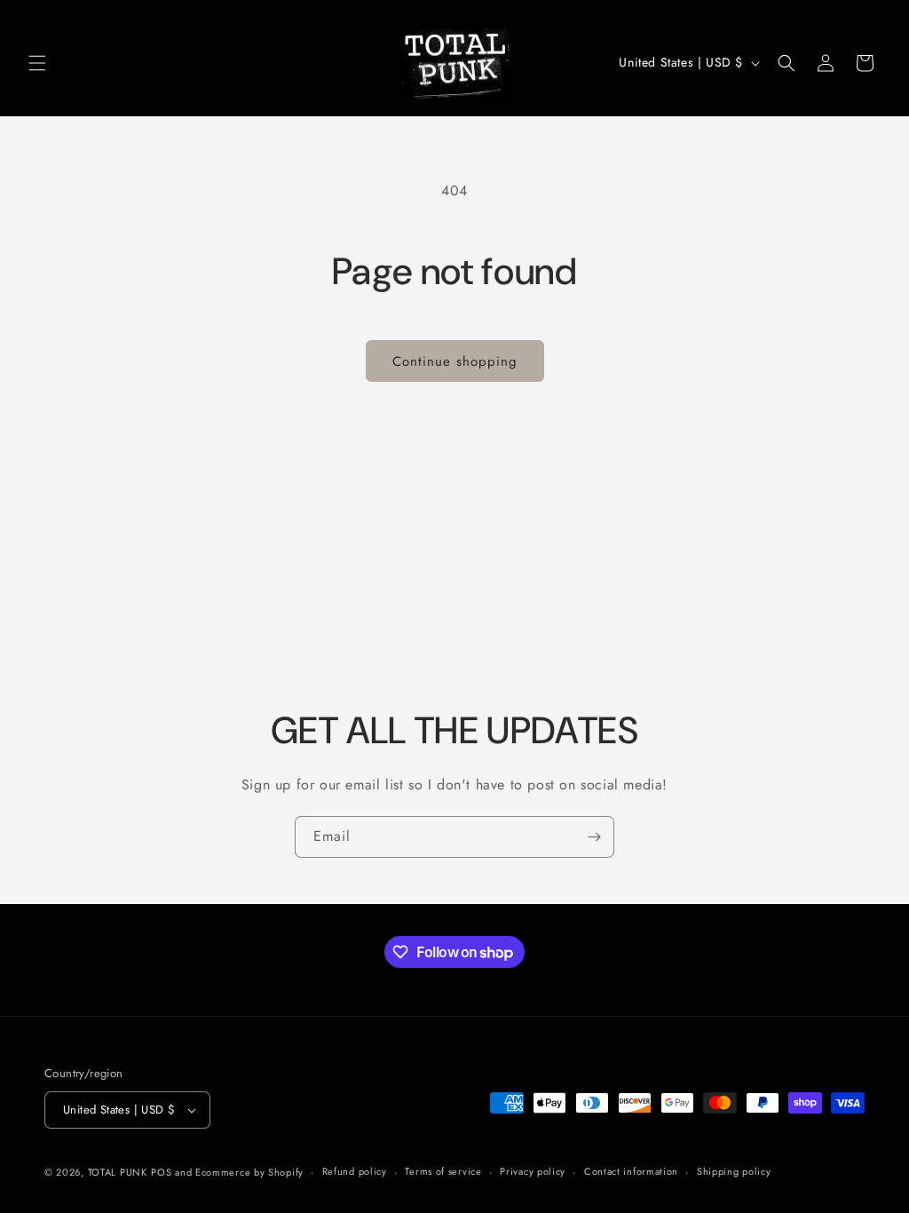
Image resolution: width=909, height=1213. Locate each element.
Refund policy (354, 1171)
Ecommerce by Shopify (249, 1172)
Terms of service (443, 1171)
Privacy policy (532, 1171)
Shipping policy (734, 1171)
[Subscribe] (593, 837)
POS (161, 1172)
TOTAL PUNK (117, 1172)
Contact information (631, 1171)
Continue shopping (455, 361)
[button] (37, 63)
